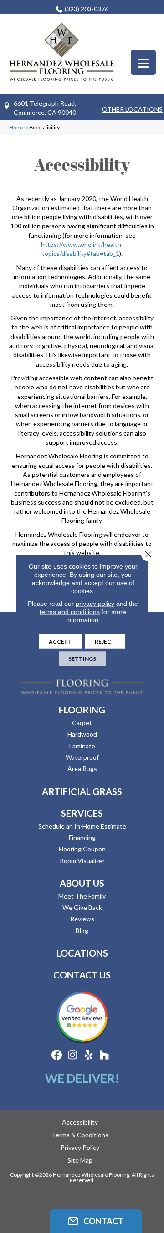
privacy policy (95, 603)
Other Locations (132, 109)
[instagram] (72, 1055)
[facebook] (56, 1055)
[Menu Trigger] (143, 62)
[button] (96, 1221)
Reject (105, 641)
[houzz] (104, 1055)
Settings (82, 658)
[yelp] (88, 1055)
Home (17, 127)
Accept (60, 641)
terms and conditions (70, 611)
